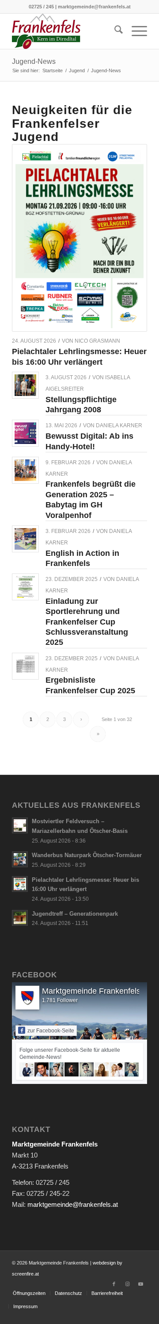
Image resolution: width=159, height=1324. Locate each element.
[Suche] (114, 31)
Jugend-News (34, 61)
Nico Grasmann (97, 341)
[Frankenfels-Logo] (66, 31)
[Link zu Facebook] (114, 1284)
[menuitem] (114, 31)
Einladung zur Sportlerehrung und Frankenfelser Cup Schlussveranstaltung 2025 (86, 622)
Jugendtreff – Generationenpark (75, 913)
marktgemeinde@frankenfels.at (72, 1204)
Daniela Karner (119, 425)
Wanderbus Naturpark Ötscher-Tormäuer (87, 855)
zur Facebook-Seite (50, 1031)
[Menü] (135, 31)
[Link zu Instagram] (127, 1284)
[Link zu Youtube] (140, 1284)
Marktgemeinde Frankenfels (91, 991)
